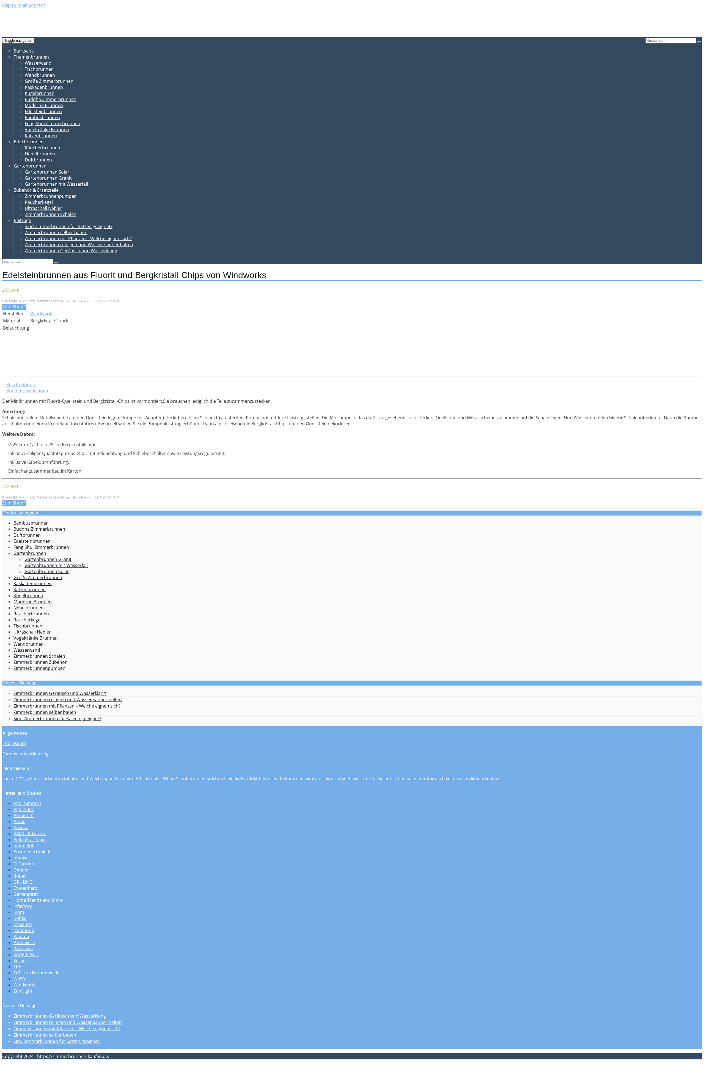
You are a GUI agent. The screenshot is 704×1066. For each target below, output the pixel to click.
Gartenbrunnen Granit (48, 178)
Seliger (20, 961)
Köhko (20, 918)
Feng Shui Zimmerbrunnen (52, 123)
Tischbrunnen (39, 69)
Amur (19, 821)
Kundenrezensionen (27, 391)
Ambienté (23, 815)
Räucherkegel (39, 202)
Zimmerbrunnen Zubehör (40, 662)
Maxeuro (22, 924)
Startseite (24, 51)
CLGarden (23, 864)
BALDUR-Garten (29, 834)
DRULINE (22, 882)
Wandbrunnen (40, 75)
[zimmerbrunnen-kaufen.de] (41, 23)
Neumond (23, 930)
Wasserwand (38, 63)
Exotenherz (25, 888)
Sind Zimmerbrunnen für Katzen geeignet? (68, 226)
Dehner (21, 870)
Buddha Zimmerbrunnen (50, 99)
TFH (17, 967)
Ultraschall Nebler (43, 208)
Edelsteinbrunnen (43, 111)
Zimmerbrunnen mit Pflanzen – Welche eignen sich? (78, 238)
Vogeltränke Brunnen (47, 130)
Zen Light (22, 991)
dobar (19, 876)
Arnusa (20, 827)
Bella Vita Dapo (29, 840)
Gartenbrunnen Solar (47, 172)
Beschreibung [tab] (20, 385)
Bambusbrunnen (42, 117)
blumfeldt (23, 846)
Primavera (24, 942)
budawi (21, 858)
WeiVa (19, 979)
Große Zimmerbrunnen (49, 81)
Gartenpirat (25, 894)
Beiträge (22, 220)
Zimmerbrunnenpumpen (51, 196)
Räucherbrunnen (42, 148)
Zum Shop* (14, 307)
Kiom (18, 912)
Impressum (14, 743)
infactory (22, 906)
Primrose (23, 949)
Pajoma (21, 936)
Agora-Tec (23, 809)
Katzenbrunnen (41, 136)
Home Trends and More (38, 900)
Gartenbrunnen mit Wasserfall (56, 184)
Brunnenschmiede (32, 852)
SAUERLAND (26, 955)
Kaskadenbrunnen (44, 87)
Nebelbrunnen (40, 154)
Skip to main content (23, 5)
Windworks (41, 314)
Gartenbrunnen (30, 166)
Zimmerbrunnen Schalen (50, 214)
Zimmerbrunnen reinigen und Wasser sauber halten (79, 245)
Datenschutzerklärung (25, 754)
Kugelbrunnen (39, 93)
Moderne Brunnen (44, 105)
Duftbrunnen (38, 160)
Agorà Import (27, 803)
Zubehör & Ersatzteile (36, 190)
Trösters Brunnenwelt (36, 973)
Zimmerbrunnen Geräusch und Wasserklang (71, 251)
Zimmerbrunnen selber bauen (56, 232)
